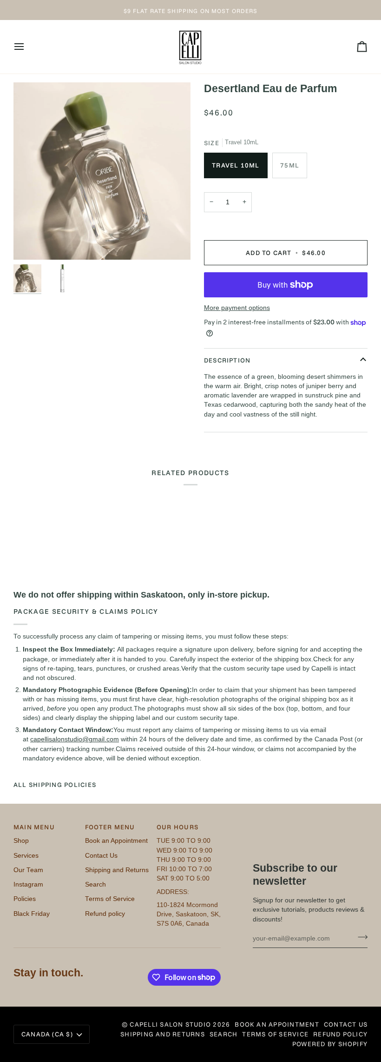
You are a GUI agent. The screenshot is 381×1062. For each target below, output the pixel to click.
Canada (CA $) (47, 1034)
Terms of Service (110, 898)
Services (26, 855)
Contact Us (101, 855)
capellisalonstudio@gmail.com (74, 739)
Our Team (28, 870)
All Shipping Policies (54, 784)
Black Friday (31, 913)
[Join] (360, 937)
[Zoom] (31, 242)
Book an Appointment (116, 840)
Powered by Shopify (330, 1044)
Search (95, 884)
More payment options (237, 307)
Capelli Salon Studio (170, 1024)
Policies (24, 898)
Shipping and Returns (117, 870)
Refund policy (105, 913)
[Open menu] (27, 47)
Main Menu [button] (34, 827)
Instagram (28, 884)
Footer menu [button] (110, 827)
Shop (21, 840)
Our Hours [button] (177, 827)
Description (227, 360)
